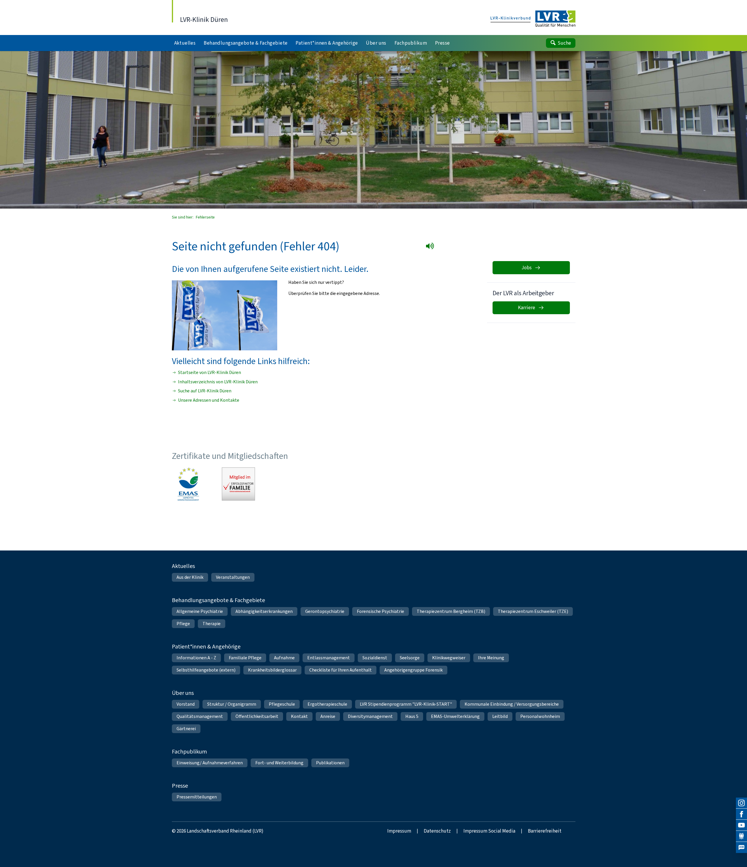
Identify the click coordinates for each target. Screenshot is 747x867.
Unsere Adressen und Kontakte (208, 400)
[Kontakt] (741, 836)
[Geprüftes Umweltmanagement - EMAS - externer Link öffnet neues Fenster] (188, 484)
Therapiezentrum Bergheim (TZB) (451, 611)
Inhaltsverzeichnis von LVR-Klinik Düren (218, 382)
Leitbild (500, 716)
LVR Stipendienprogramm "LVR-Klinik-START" (406, 704)
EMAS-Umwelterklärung (455, 716)
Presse (180, 786)
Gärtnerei (186, 729)
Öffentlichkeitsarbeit (256, 716)
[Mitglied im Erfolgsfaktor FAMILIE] (238, 484)
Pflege (183, 623)
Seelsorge (410, 658)
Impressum (399, 831)
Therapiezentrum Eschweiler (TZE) (533, 611)
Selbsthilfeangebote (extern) (206, 670)
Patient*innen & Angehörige (206, 647)
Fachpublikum (189, 752)
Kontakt (299, 716)
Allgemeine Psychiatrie (200, 611)
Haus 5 (411, 716)
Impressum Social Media (489, 831)
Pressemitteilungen (197, 797)
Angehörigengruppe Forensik (413, 670)
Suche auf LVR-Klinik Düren (204, 391)
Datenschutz (437, 831)
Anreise (327, 716)
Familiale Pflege (245, 658)
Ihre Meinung (491, 658)
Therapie (212, 623)
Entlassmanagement (328, 658)
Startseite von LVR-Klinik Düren (209, 372)
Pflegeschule (282, 704)
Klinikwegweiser (448, 658)
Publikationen (330, 763)
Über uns (183, 693)
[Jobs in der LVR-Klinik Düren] (741, 847)
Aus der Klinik (190, 577)
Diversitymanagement (370, 716)
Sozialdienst (374, 658)
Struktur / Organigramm (231, 704)
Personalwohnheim (540, 716)
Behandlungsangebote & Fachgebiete (218, 600)
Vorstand (186, 704)
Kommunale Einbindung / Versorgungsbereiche (512, 704)
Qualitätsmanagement (200, 716)
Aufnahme (284, 658)
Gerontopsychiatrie (324, 611)
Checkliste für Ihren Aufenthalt (340, 670)
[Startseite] (533, 19)
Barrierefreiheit (544, 831)
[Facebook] (741, 814)
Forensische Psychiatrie (380, 611)
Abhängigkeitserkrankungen (264, 611)
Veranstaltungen (233, 577)
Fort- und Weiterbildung (279, 763)
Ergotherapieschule (327, 704)
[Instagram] (741, 803)
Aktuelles (183, 566)
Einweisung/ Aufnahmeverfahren (210, 763)
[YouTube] (741, 825)
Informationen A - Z (196, 658)
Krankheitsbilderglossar (272, 670)
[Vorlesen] (431, 247)
